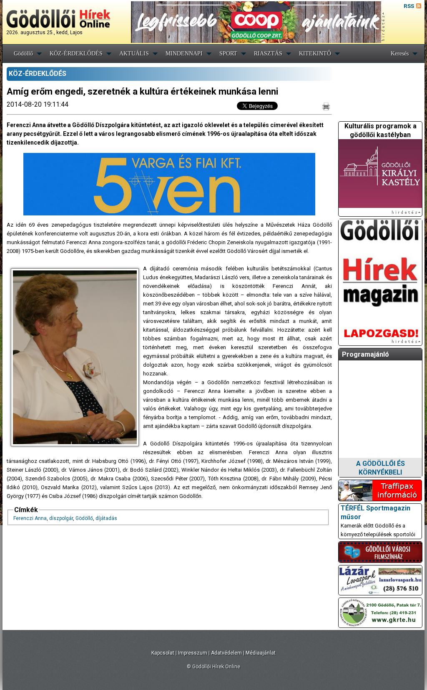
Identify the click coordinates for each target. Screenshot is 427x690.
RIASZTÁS (268, 53)
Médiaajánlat (261, 653)
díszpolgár (61, 518)
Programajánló (365, 354)
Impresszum (192, 653)
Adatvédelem (226, 653)
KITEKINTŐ (315, 53)
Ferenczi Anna (30, 518)
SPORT (228, 53)
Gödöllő (23, 53)
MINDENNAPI (184, 53)
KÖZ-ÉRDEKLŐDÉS (76, 53)
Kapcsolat (162, 653)
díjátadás (106, 518)
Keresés (400, 53)
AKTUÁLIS (134, 53)
